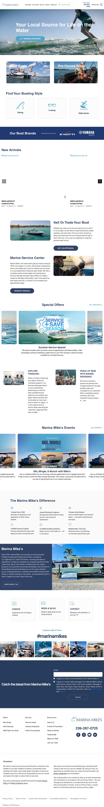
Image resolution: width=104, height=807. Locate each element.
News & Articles (53, 730)
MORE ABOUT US (11, 584)
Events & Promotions (55, 726)
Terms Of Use (21, 798)
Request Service (22, 291)
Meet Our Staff (52, 739)
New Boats (7, 722)
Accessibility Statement (58, 798)
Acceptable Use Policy (78, 798)
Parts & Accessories (32, 730)
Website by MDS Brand (10, 805)
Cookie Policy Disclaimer (38, 798)
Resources (95, 4)
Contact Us (53, 4)
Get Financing (8, 726)
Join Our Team (52, 743)
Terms (62, 691)
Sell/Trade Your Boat (10, 730)
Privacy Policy (96, 689)
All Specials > (95, 305)
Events (47, 4)
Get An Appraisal (66, 248)
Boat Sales (28, 4)
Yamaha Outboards (32, 726)
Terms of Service (17, 783)
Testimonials (51, 735)
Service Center (30, 722)
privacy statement (60, 773)
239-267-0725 (87, 728)
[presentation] (4, 181)
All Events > (96, 428)
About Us (50, 722)
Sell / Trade (35, 4)
